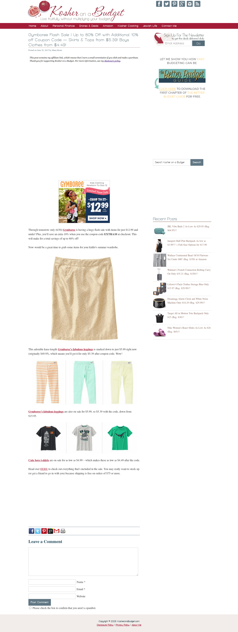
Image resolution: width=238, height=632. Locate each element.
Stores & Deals (88, 25)
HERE (44, 469)
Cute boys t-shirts (38, 460)
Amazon (108, 25)
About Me (136, 625)
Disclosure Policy (105, 625)
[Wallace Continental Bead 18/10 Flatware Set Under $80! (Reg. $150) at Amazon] (160, 260)
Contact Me (169, 25)
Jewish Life (150, 25)
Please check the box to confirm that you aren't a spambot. (64, 608)
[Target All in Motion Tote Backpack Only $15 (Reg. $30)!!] (160, 318)
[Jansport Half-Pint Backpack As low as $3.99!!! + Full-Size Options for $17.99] (160, 245)
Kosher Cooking (128, 25)
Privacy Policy (122, 625)
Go (198, 43)
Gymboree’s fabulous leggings (75, 349)
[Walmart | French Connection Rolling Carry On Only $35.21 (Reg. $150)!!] (160, 274)
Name (80, 582)
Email (80, 589)
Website (81, 596)
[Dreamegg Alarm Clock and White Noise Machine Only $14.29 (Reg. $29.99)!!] (160, 303)
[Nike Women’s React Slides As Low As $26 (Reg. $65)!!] (160, 332)
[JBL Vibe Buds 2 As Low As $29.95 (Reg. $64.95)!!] (160, 231)
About (44, 25)
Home (32, 25)
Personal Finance (64, 25)
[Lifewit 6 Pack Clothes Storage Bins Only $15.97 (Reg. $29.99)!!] (160, 289)
